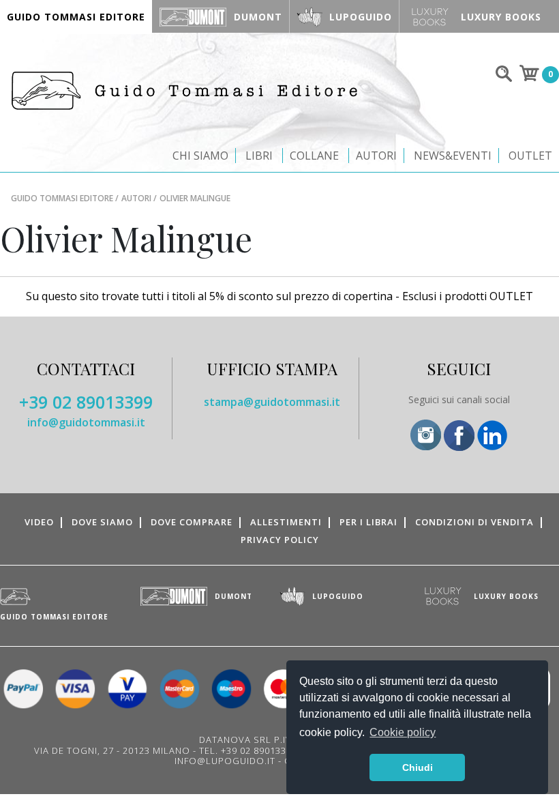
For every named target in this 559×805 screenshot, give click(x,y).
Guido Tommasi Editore (62, 198)
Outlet (530, 155)
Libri (259, 155)
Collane (314, 155)
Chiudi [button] (417, 767)
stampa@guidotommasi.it (272, 401)
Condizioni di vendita (474, 522)
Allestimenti (286, 522)
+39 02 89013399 (86, 401)
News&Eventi (453, 155)
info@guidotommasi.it (86, 422)
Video (39, 522)
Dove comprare (191, 522)
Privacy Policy (280, 539)
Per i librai (368, 522)
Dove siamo (102, 522)
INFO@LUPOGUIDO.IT (225, 761)
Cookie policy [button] (402, 732)
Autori (376, 155)
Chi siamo (200, 155)
